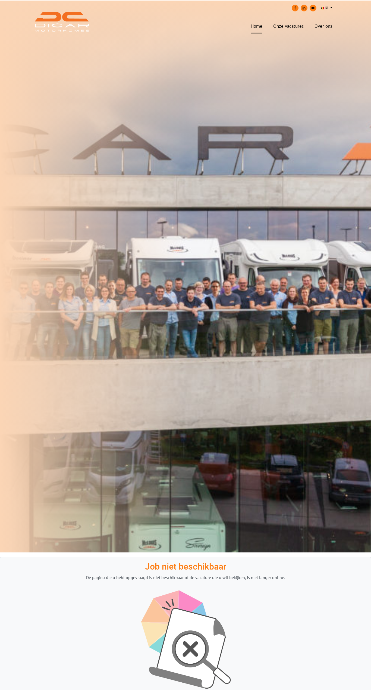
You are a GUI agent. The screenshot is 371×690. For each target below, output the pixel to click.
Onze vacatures (288, 26)
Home (256, 26)
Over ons (323, 26)
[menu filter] (185, 0)
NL (327, 7)
